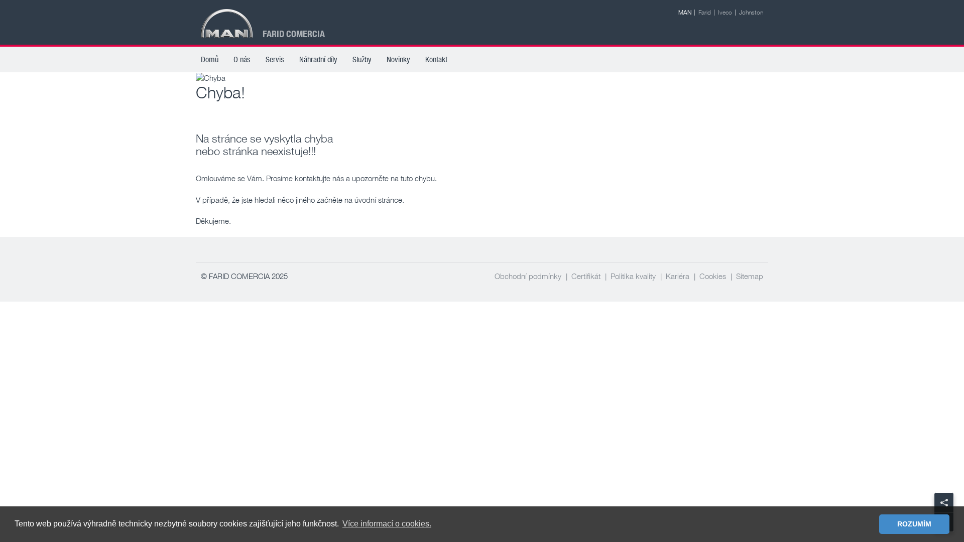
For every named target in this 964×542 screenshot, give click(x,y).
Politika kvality (633, 276)
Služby (362, 59)
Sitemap (749, 276)
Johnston (751, 13)
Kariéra (677, 276)
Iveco (725, 13)
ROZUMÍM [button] (914, 524)
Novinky (398, 59)
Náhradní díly (318, 59)
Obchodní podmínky (528, 276)
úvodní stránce (378, 199)
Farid (704, 13)
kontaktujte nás (319, 178)
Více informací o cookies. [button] (386, 523)
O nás (242, 59)
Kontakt (436, 59)
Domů (209, 59)
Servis (275, 59)
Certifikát (585, 276)
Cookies (712, 276)
